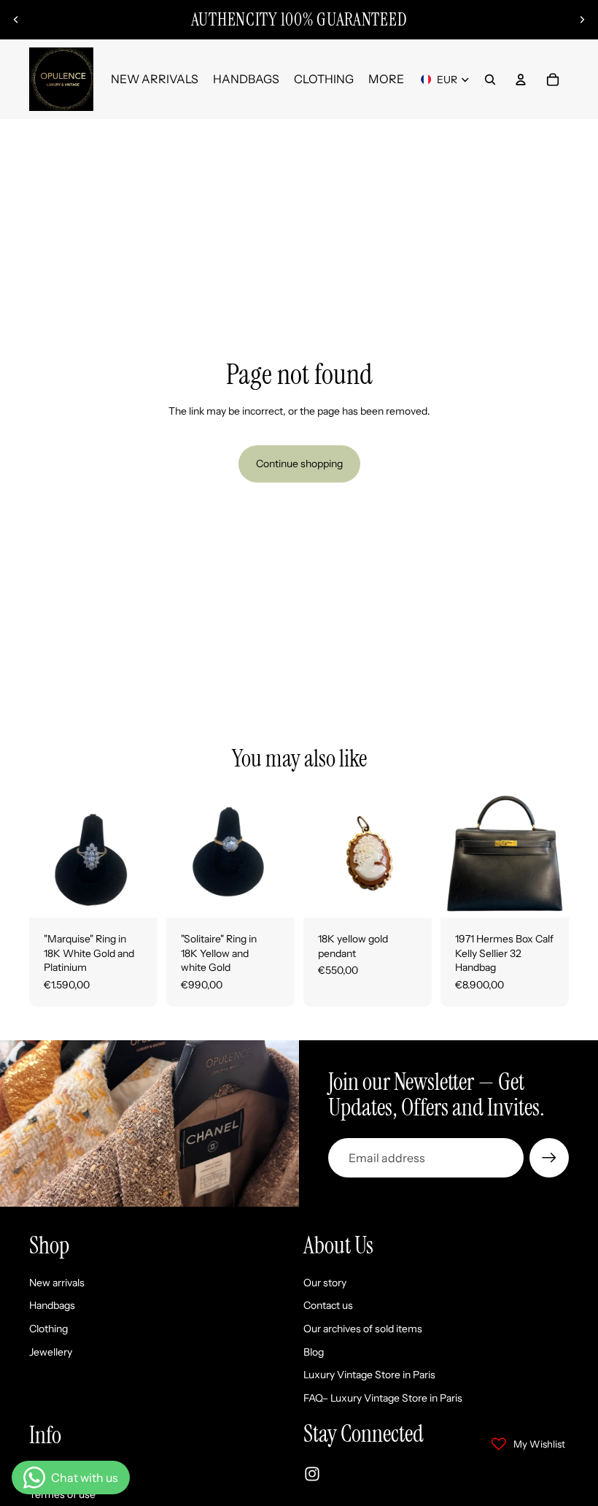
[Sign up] (549, 1157)
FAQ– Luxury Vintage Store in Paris (382, 1398)
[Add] (135, 896)
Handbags (52, 1306)
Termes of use (62, 1495)
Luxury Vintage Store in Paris (369, 1374)
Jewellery (50, 1352)
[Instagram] (312, 1474)
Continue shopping (299, 463)
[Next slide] (582, 20)
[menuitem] (386, 79)
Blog (313, 1352)
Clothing (48, 1328)
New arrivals (57, 1282)
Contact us (328, 1306)
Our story (324, 1282)
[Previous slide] (16, 20)
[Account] (521, 80)
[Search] (490, 80)
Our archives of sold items (362, 1328)
